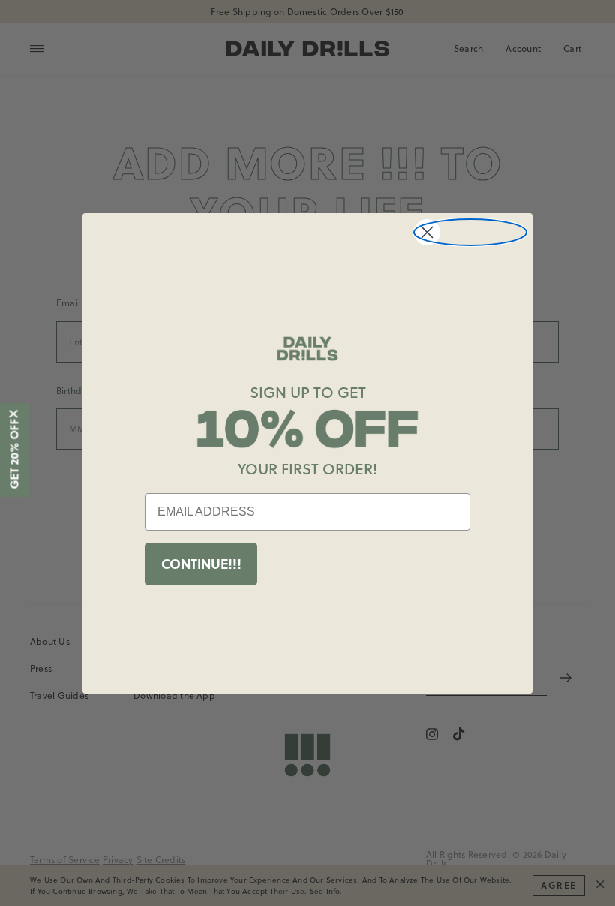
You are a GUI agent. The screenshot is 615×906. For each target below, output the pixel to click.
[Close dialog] (470, 232)
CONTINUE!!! (201, 563)
